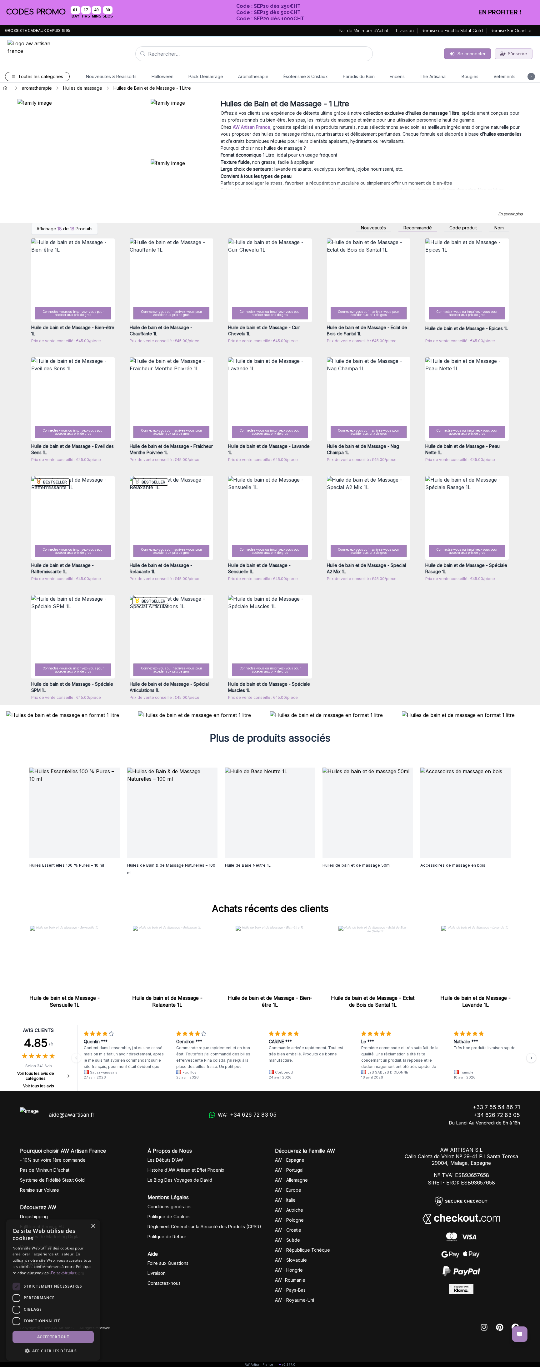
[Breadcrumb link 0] (5, 88)
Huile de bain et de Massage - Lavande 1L (475, 1001)
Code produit (463, 227)
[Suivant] (531, 1058)
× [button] (93, 1226)
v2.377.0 (288, 1364)
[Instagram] (484, 1328)
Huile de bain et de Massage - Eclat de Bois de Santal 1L (372, 1001)
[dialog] (53, 1290)
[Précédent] (76, 1058)
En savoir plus (510, 214)
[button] (53, 1350)
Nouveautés (373, 227)
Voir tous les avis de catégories (35, 1076)
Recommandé (417, 227)
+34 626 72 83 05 (496, 1115)
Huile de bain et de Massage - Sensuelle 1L (64, 1001)
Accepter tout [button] (53, 1336)
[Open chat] (520, 1334)
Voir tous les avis (38, 1086)
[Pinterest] (499, 1328)
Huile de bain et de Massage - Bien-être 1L (270, 1001)
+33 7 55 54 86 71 (496, 1107)
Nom (499, 227)
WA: (247, 1115)
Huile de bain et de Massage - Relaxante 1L (167, 1001)
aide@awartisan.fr (71, 1115)
